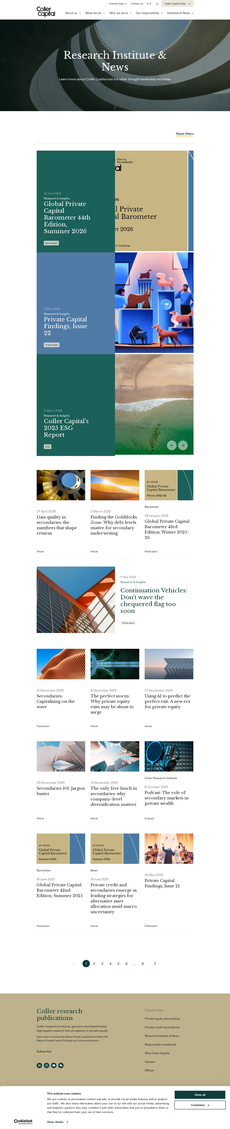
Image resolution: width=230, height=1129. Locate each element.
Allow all (200, 1094)
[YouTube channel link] (53, 1065)
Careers (150, 1061)
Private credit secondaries (162, 1027)
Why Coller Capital (157, 1053)
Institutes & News (178, 13)
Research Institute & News (162, 1036)
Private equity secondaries (162, 1018)
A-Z (149, 3)
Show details (55, 1121)
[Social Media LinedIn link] (39, 1065)
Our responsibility (147, 13)
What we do (93, 13)
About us (71, 13)
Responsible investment (160, 1044)
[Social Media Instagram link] (46, 1065)
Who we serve (118, 13)
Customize (198, 1104)
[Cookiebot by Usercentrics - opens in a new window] (23, 1122)
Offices (149, 1070)
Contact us (137, 3)
